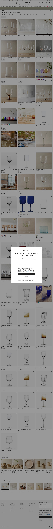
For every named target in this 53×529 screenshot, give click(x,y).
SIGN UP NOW (26, 274)
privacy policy (24, 280)
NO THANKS (26, 276)
